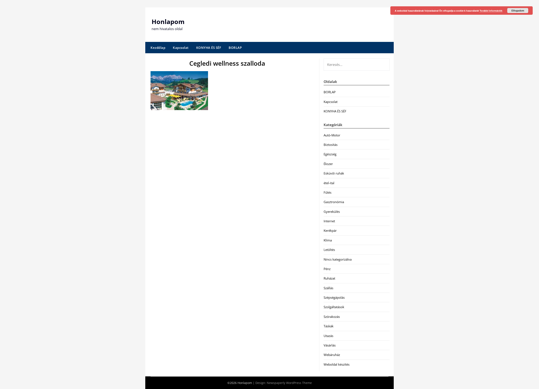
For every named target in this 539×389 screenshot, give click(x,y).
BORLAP (235, 47)
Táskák (329, 326)
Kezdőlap (158, 47)
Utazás (328, 336)
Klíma (328, 240)
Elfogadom (517, 10)
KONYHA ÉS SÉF (208, 47)
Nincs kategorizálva (338, 259)
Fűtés (327, 192)
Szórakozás (332, 316)
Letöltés (329, 250)
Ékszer (328, 164)
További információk (491, 10)
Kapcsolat (181, 47)
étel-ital (329, 183)
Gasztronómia (334, 202)
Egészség (330, 154)
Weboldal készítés (337, 364)
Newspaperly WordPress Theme (289, 383)
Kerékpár (330, 230)
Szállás (328, 288)
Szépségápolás (334, 297)
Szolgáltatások (334, 307)
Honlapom (168, 21)
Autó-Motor (332, 135)
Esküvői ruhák (334, 173)
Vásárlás (330, 345)
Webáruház (332, 355)
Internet (329, 221)
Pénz (327, 269)
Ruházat (329, 278)
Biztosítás (331, 145)
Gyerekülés (332, 211)
